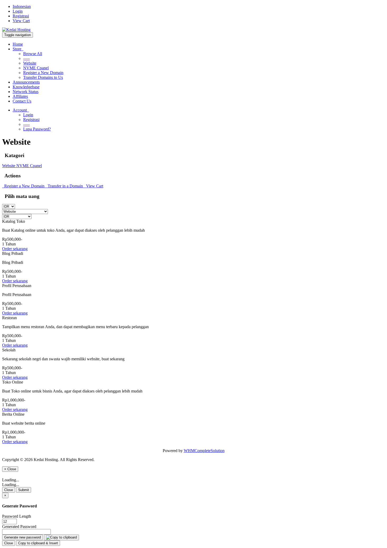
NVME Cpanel (36, 68)
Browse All (32, 53)
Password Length (16, 516)
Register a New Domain (43, 72)
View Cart (21, 20)
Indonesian (22, 6)
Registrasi (21, 16)
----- (26, 58)
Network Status (25, 91)
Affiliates (20, 96)
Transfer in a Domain (65, 186)
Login (18, 11)
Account (21, 110)
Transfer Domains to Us (43, 77)
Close (8, 490)
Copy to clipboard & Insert (38, 543)
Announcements (26, 82)
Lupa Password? (37, 129)
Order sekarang (15, 248)
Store (18, 49)
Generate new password (22, 537)
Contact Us (22, 101)
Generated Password (19, 526)
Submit (23, 490)
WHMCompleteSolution (204, 450)
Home (18, 44)
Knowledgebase (26, 87)
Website (29, 63)
